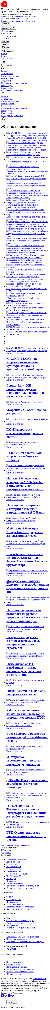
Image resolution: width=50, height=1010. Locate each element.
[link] (5, 47)
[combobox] (12, 1002)
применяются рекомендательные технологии (23, 979)
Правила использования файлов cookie (18, 21)
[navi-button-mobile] (3, 62)
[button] (4, 53)
